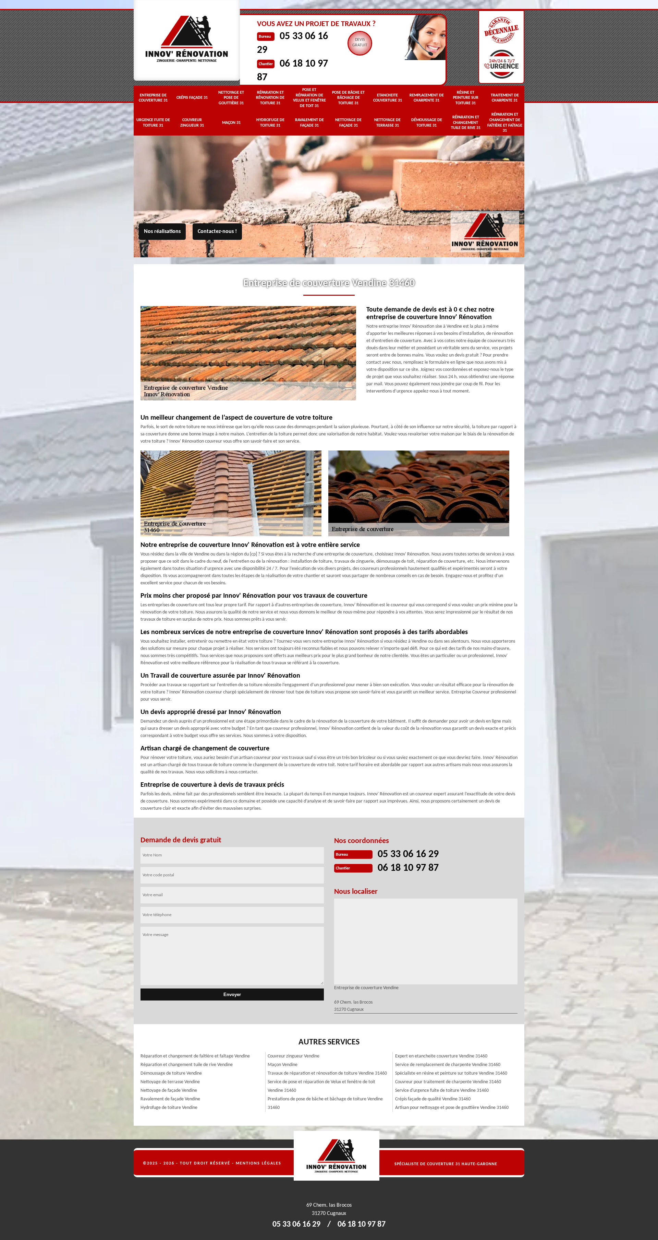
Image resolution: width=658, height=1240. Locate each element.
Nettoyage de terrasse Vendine (170, 1082)
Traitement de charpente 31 (505, 98)
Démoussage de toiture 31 (426, 123)
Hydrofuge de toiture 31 (270, 123)
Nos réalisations (162, 231)
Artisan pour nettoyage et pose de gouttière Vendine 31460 (452, 1107)
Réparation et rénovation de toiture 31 (270, 98)
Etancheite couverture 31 (387, 98)
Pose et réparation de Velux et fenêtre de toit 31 (309, 98)
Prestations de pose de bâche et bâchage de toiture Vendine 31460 (325, 1103)
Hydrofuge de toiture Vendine (169, 1107)
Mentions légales (258, 1163)
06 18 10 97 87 (408, 868)
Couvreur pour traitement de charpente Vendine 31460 (448, 1082)
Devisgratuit (359, 42)
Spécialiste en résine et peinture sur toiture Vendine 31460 (451, 1073)
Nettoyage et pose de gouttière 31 (231, 98)
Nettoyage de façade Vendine (169, 1090)
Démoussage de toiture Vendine (171, 1073)
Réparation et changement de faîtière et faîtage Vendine (195, 1056)
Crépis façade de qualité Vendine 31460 (433, 1099)
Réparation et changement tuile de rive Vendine (187, 1064)
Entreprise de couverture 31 (153, 98)
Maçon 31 (231, 123)
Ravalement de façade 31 (309, 123)
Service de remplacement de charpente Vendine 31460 (447, 1064)
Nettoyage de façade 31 (348, 123)
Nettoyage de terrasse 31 (387, 123)
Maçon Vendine (282, 1064)
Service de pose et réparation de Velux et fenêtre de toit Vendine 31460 (321, 1086)
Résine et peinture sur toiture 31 (465, 98)
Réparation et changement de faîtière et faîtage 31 (504, 123)
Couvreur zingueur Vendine (293, 1056)
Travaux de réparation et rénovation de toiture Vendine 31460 (327, 1073)
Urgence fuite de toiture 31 (153, 123)
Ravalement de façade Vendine (170, 1099)
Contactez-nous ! (217, 231)
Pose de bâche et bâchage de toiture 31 (348, 98)
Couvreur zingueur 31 (192, 123)
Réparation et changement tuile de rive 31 (465, 122)
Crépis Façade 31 (192, 98)
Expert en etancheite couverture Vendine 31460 (441, 1056)
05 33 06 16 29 (408, 854)
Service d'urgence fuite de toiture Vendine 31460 (442, 1090)
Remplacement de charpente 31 (427, 98)
